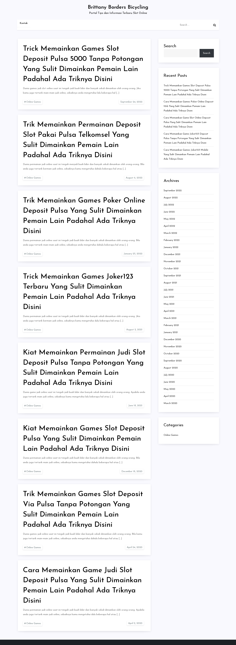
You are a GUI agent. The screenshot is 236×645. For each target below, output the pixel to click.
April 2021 (169, 311)
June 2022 (169, 212)
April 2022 (169, 226)
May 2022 (169, 219)
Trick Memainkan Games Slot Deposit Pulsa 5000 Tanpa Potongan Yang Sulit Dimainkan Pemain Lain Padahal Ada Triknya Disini (188, 90)
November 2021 (172, 261)
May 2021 (169, 304)
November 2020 (173, 346)
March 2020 (170, 403)
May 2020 (169, 389)
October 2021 (171, 268)
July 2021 (168, 290)
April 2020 (169, 396)
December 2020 (172, 339)
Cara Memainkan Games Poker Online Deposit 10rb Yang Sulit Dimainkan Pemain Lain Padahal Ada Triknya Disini (189, 106)
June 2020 (169, 382)
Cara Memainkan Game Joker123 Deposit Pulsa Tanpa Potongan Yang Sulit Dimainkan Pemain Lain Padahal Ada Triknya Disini (187, 138)
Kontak (24, 23)
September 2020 (173, 361)
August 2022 (171, 197)
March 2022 (170, 233)
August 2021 (170, 283)
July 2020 (169, 375)
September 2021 (172, 275)
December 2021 (172, 254)
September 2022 (173, 190)
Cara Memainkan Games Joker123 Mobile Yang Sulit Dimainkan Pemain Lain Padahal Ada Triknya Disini (187, 154)
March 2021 (170, 318)
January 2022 (171, 247)
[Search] (214, 25)
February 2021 (171, 325)
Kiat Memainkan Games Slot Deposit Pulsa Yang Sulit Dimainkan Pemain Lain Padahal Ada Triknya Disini (84, 439)
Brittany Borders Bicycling (118, 7)
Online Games (33, 102)
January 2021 (171, 332)
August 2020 (171, 368)
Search (170, 46)
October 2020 (171, 353)
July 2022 (169, 205)
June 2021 (169, 297)
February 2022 (172, 240)
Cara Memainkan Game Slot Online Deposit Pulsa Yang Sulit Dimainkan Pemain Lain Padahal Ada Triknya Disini (187, 122)
